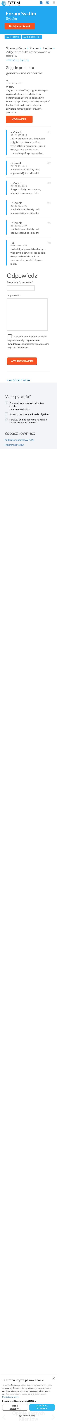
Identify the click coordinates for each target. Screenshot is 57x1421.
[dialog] (28, 1398)
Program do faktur (14, 444)
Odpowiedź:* (14, 295)
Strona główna (16, 48)
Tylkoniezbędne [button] (15, 1407)
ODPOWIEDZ (19, 119)
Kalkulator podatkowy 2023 (19, 439)
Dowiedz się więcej (10, 1397)
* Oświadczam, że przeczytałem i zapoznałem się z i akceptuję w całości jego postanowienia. (28, 342)
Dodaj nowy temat (19, 26)
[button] (28, 1401)
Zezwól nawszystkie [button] (42, 1407)
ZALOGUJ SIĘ (12, 37)
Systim (47, 48)
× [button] (53, 1378)
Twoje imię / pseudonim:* (20, 282)
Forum (34, 48)
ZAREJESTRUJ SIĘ (32, 37)
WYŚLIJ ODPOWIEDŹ (22, 361)
